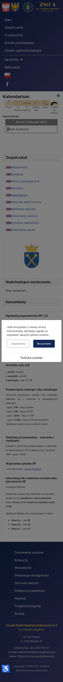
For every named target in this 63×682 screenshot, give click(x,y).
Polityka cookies (32, 357)
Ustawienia (18, 343)
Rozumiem (44, 343)
